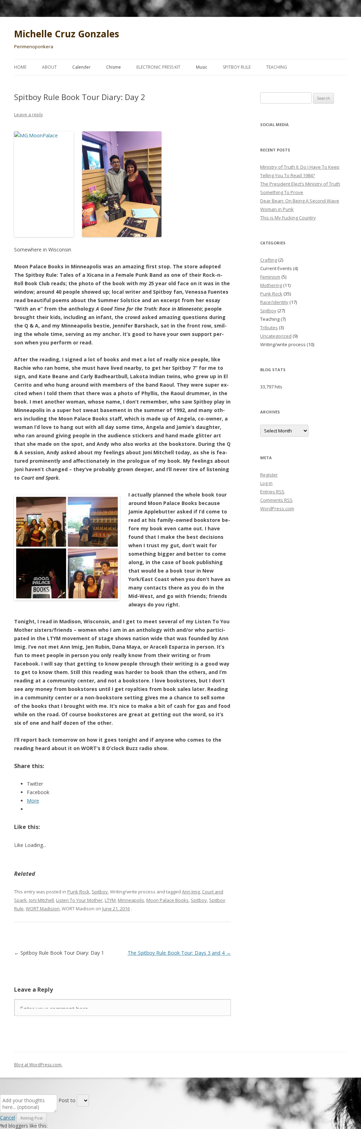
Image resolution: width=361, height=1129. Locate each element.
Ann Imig (191, 891)
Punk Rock (78, 891)
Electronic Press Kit (158, 67)
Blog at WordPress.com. (38, 1065)
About (49, 67)
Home (20, 67)
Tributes (269, 327)
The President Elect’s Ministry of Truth (300, 184)
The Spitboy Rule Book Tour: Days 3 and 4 (179, 952)
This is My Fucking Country (288, 217)
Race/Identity (274, 302)
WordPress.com (277, 508)
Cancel (7, 1117)
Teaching (276, 67)
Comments (276, 500)
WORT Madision (43, 908)
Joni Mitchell (41, 900)
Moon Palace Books (167, 900)
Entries (272, 491)
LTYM (110, 900)
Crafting (268, 260)
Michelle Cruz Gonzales (66, 33)
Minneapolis (131, 900)
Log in (266, 483)
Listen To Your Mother (79, 900)
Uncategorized (276, 336)
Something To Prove (281, 192)
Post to (67, 1100)
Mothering (271, 285)
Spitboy (100, 891)
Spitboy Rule (237, 67)
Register (269, 475)
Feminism (270, 277)
